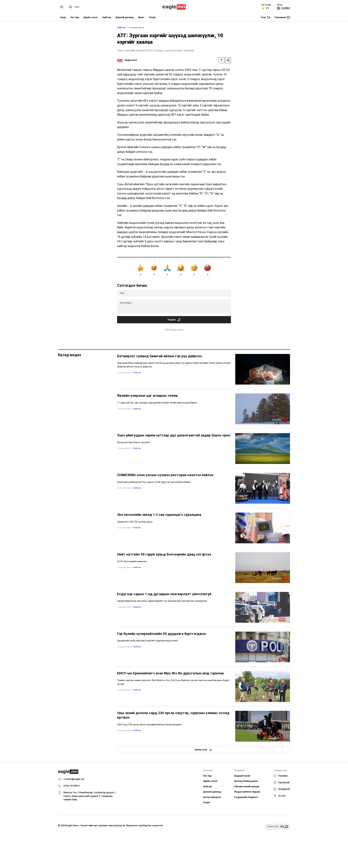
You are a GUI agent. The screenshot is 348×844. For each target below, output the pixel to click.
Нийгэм (106, 17)
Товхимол (280, 17)
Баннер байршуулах (246, 781)
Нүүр (63, 17)
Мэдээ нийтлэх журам (247, 791)
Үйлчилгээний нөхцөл (246, 786)
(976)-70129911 (71, 785)
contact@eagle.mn (73, 779)
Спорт (152, 17)
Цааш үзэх (201, 749)
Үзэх (263, 17)
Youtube (283, 775)
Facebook (283, 782)
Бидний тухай (242, 775)
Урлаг (141, 17)
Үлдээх (171, 319)
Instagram (284, 789)
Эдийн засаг (90, 17)
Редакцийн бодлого (246, 797)
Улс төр (74, 17)
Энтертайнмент (212, 797)
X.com (281, 795)
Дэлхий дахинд (124, 17)
